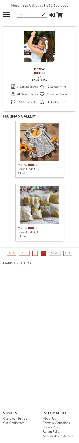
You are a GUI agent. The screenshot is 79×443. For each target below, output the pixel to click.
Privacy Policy (52, 427)
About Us (49, 418)
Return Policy (51, 432)
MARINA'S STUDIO (17, 263)
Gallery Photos (27, 94)
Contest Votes (57, 94)
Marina (22, 165)
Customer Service (15, 418)
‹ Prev (24, 253)
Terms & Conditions (56, 423)
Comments (27, 102)
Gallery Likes (56, 102)
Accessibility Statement (58, 436)
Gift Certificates (13, 423)
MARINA (39, 69)
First (11, 253)
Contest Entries (27, 87)
